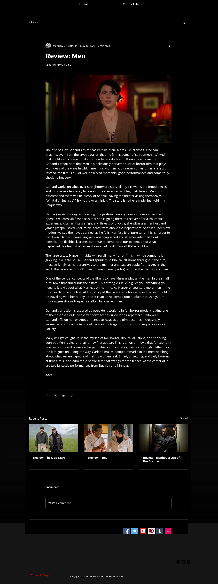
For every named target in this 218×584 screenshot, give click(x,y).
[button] (183, 22)
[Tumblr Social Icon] (159, 531)
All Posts (33, 22)
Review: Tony (97, 457)
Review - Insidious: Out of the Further (161, 459)
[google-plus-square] (178, 562)
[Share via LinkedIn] (63, 395)
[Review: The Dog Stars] (53, 438)
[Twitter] (134, 531)
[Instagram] (168, 531)
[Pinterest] (151, 531)
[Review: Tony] (108, 438)
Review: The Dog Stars (49, 457)
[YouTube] (143, 531)
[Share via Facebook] (47, 395)
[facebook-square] (188, 562)
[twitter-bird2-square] (183, 562)
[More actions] (169, 46)
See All (184, 418)
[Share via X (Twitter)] (55, 395)
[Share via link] (72, 395)
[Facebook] (126, 531)
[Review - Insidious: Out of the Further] (163, 438)
